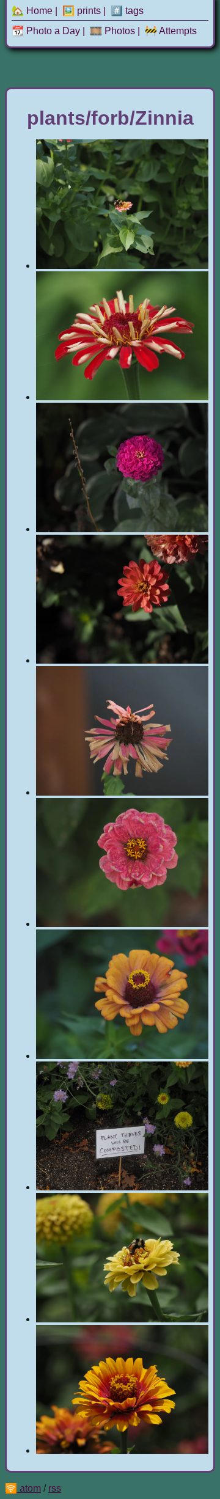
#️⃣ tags (127, 10)
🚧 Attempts (171, 31)
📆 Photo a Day (46, 31)
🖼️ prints (81, 10)
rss (54, 1488)
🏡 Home (32, 10)
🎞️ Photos (112, 31)
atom (30, 1488)
